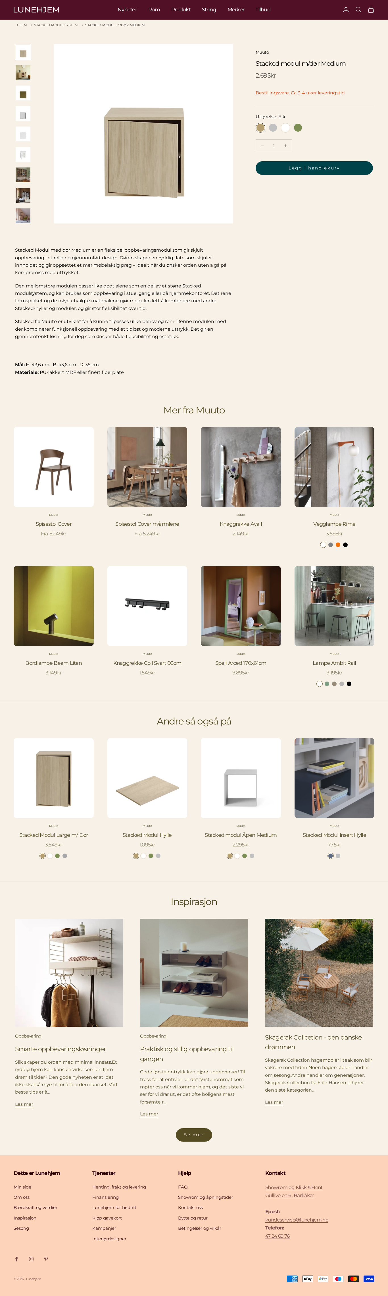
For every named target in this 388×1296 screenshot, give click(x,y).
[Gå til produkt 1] (23, 52)
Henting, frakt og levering (119, 1187)
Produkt (181, 10)
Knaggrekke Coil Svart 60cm (147, 663)
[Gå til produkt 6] (23, 154)
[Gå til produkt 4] (23, 113)
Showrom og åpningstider (205, 1197)
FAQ (183, 1187)
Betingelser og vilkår (199, 1228)
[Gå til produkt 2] (23, 72)
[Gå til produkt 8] (23, 195)
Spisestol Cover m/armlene (147, 524)
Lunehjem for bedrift (114, 1207)
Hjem (22, 25)
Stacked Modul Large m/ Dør (53, 835)
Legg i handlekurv (314, 168)
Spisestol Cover (54, 524)
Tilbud (263, 10)
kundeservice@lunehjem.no (296, 1220)
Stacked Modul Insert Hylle (334, 835)
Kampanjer (104, 1228)
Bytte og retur (193, 1218)
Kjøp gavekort (107, 1218)
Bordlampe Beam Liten (53, 663)
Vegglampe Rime (334, 524)
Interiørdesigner (109, 1238)
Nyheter (127, 10)
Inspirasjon (25, 1218)
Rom (154, 10)
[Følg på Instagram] (31, 1259)
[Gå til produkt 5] (23, 134)
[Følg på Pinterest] (46, 1259)
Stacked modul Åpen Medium (241, 835)
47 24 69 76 (277, 1236)
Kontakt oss (190, 1207)
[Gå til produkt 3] (23, 93)
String (209, 10)
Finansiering (105, 1197)
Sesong (21, 1228)
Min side (22, 1187)
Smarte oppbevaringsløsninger (60, 1049)
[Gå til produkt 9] (23, 216)
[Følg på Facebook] (16, 1259)
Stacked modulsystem (56, 25)
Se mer (194, 1134)
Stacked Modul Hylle (147, 835)
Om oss (22, 1197)
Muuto (262, 52)
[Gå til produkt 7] (23, 175)
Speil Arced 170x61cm (240, 663)
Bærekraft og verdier (35, 1207)
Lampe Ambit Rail (334, 663)
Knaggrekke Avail (241, 524)
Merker (236, 10)
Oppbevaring (28, 1036)
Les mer (24, 1104)
